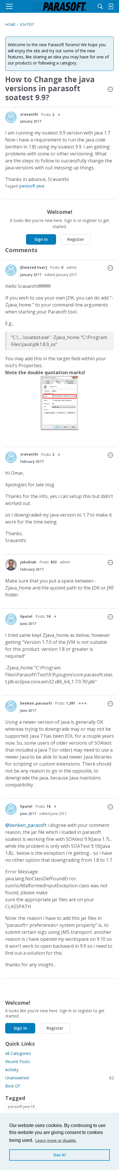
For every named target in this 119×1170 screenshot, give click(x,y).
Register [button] (75, 239)
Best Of (12, 1086)
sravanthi (29, 114)
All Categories (18, 1053)
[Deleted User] (33, 267)
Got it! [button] (59, 1155)
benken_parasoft (36, 703)
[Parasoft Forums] (59, 6)
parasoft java (31, 186)
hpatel (26, 616)
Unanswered (59, 1078)
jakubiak (28, 562)
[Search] (100, 6)
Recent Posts (17, 1061)
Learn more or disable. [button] (56, 1140)
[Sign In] (110, 6)
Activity (11, 1069)
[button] (110, 90)
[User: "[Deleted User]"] (11, 270)
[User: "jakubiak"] (11, 565)
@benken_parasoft (26, 825)
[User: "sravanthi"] (11, 117)
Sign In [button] (41, 239)
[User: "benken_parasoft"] (11, 706)
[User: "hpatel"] (11, 619)
